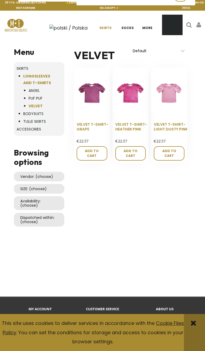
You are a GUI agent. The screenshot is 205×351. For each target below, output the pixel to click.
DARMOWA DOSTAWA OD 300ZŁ (186, 5)
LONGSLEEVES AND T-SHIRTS (37, 79)
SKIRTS (22, 68)
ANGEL (34, 90)
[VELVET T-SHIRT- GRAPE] (92, 92)
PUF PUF (35, 98)
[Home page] (16, 25)
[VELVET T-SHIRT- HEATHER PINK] (131, 92)
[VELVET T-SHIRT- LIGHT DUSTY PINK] (169, 92)
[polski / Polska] (68, 27)
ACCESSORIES (29, 129)
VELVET (36, 106)
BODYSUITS (33, 113)
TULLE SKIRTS (34, 121)
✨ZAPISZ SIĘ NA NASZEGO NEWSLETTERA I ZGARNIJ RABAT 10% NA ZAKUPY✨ (109, 5)
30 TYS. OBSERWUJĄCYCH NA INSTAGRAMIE (25, 5)
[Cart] (172, 25)
